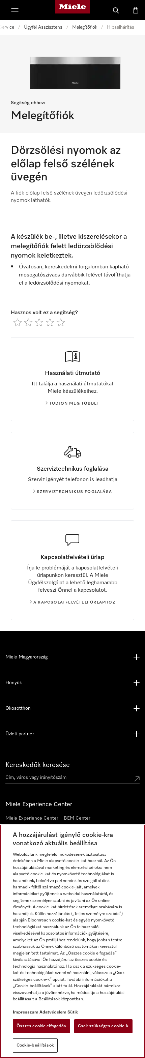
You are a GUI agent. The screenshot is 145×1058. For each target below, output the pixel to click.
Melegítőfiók (84, 27)
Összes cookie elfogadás (41, 1026)
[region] (72, 941)
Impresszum (25, 1012)
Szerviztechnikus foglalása (74, 492)
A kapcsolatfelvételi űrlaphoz (74, 602)
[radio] (17, 322)
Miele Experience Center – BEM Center (47, 818)
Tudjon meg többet (74, 404)
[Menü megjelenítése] (15, 10)
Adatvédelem (52, 1012)
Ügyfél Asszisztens (43, 27)
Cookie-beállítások (35, 1045)
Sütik (72, 1012)
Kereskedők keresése (37, 765)
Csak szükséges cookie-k (103, 1026)
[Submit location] (137, 779)
